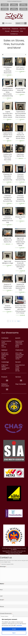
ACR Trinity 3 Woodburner (20, 68)
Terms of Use (11, 554)
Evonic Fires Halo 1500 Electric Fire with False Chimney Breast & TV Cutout (20, 309)
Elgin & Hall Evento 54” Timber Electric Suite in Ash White (20, 241)
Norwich (18, 362)
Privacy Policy (17, 554)
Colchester (4, 338)
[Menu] (7, 380)
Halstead (4, 350)
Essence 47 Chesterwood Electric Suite (7, 286)
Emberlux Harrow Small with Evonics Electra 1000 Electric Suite (20, 264)
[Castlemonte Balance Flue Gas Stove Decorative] (7, 148)
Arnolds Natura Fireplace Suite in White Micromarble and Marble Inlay (7, 92)
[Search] (25, 23)
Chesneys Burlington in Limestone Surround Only (7, 198)
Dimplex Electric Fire (20, 218)
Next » (18, 321)
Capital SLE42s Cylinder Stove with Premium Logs (7, 135)
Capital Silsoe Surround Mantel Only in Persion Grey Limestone (20, 114)
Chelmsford (19, 350)
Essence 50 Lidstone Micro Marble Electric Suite (20, 287)
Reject (14, 633)
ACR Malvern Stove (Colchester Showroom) (8, 70)
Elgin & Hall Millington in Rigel (7, 262)
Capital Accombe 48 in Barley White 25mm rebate (7, 114)
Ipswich (17, 338)
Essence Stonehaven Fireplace (7, 307)
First (1, 589)
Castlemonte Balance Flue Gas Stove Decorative (7, 157)
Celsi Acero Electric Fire (20, 155)
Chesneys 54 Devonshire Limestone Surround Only (7, 177)
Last (1, 596)
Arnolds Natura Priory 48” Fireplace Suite (20, 90)
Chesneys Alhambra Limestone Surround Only (20, 177)
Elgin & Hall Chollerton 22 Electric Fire (7, 240)
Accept (14, 629)
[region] (14, 626)
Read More (19, 625)
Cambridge (5, 362)
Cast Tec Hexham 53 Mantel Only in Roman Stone (20, 135)
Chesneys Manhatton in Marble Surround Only (7, 219)
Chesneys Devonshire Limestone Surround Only (20, 198)
